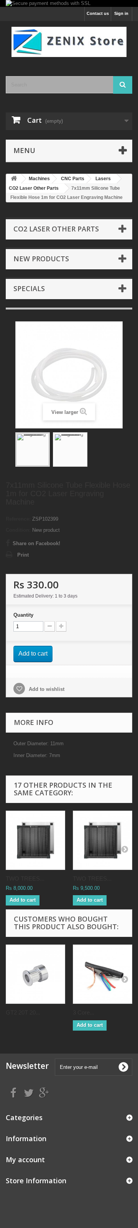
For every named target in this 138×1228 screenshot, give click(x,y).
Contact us (98, 13)
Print (23, 555)
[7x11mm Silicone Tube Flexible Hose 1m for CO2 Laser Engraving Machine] (32, 449)
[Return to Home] (14, 179)
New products (41, 258)
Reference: (18, 519)
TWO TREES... (25, 878)
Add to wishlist (45, 689)
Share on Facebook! (36, 543)
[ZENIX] (69, 42)
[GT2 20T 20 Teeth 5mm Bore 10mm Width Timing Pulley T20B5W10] (35, 974)
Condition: (18, 530)
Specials (29, 288)
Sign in (121, 13)
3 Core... (83, 1012)
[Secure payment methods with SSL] (69, 3)
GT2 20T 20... (23, 1012)
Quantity (23, 615)
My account (25, 1159)
